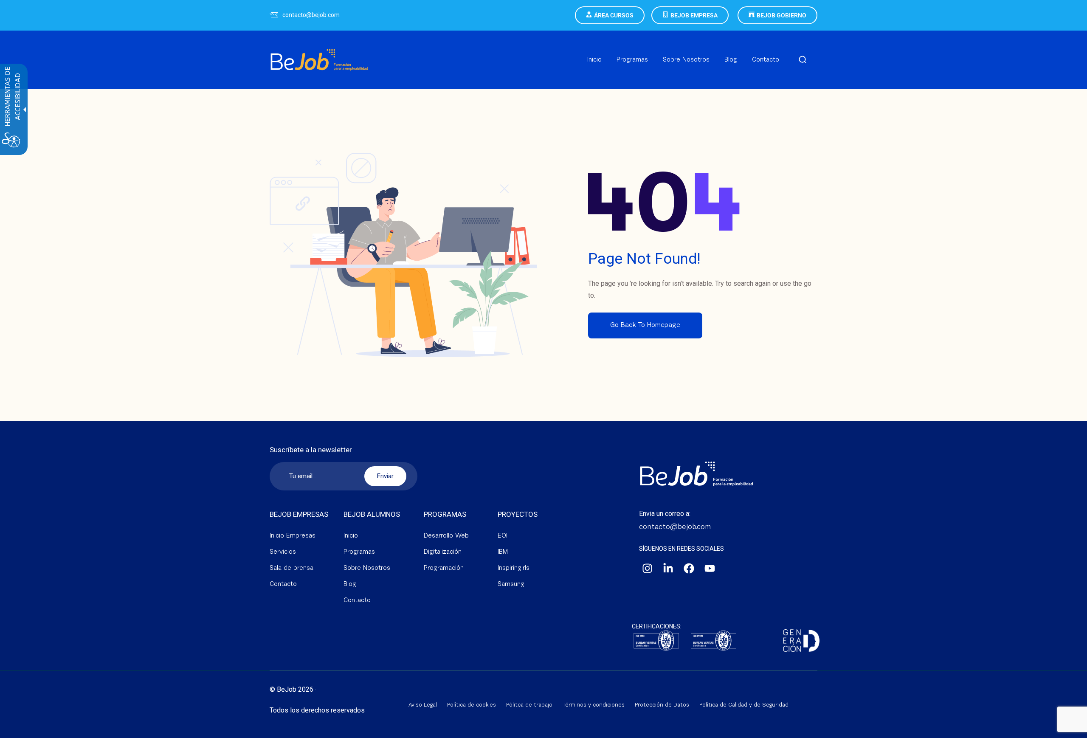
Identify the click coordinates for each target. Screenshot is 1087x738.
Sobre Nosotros (367, 568)
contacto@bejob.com (311, 14)
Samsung (511, 584)
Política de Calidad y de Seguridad (743, 705)
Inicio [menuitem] (594, 60)
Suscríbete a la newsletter (311, 450)
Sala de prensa (291, 568)
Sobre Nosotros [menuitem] (686, 60)
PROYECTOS (518, 514)
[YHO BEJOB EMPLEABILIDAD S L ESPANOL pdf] (713, 641)
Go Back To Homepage (645, 325)
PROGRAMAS (445, 514)
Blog (350, 584)
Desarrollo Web (446, 536)
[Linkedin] (668, 568)
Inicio (351, 536)
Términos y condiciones (594, 705)
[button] (802, 60)
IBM (503, 552)
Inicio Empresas (292, 536)
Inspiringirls (513, 568)
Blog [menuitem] (730, 60)
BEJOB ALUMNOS (372, 514)
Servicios (283, 552)
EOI (502, 536)
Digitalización (443, 552)
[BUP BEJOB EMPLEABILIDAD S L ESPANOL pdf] (656, 641)
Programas (359, 552)
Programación (444, 568)
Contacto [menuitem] (765, 60)
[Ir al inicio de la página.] (1070, 729)
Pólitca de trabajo (529, 705)
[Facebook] (689, 568)
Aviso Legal (422, 705)
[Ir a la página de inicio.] (319, 49)
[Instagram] (647, 568)
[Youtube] (709, 568)
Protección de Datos (662, 705)
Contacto (283, 584)
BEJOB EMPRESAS (299, 514)
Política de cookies (471, 705)
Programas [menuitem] (632, 60)
